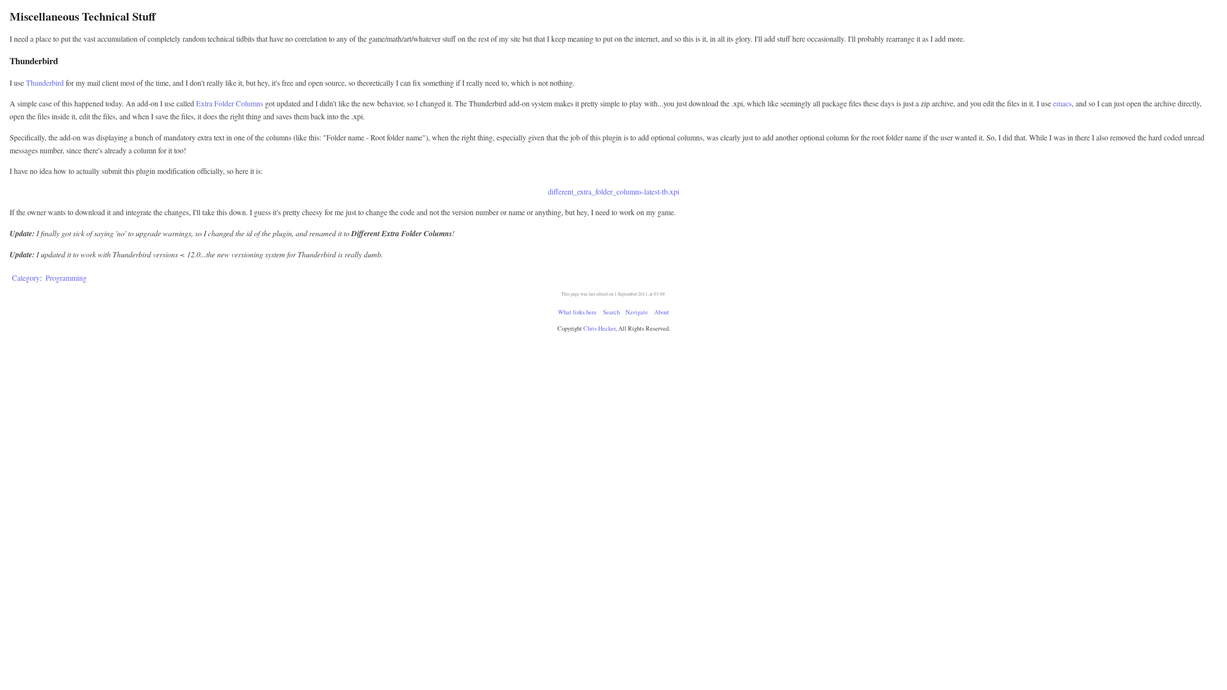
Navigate (636, 312)
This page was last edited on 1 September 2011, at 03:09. (613, 294)
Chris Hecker (599, 328)
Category (26, 278)
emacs (1062, 103)
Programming (66, 278)
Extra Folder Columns (229, 103)
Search (611, 312)
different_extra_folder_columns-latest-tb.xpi (613, 191)
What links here (577, 312)
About (661, 312)
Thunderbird (45, 83)
